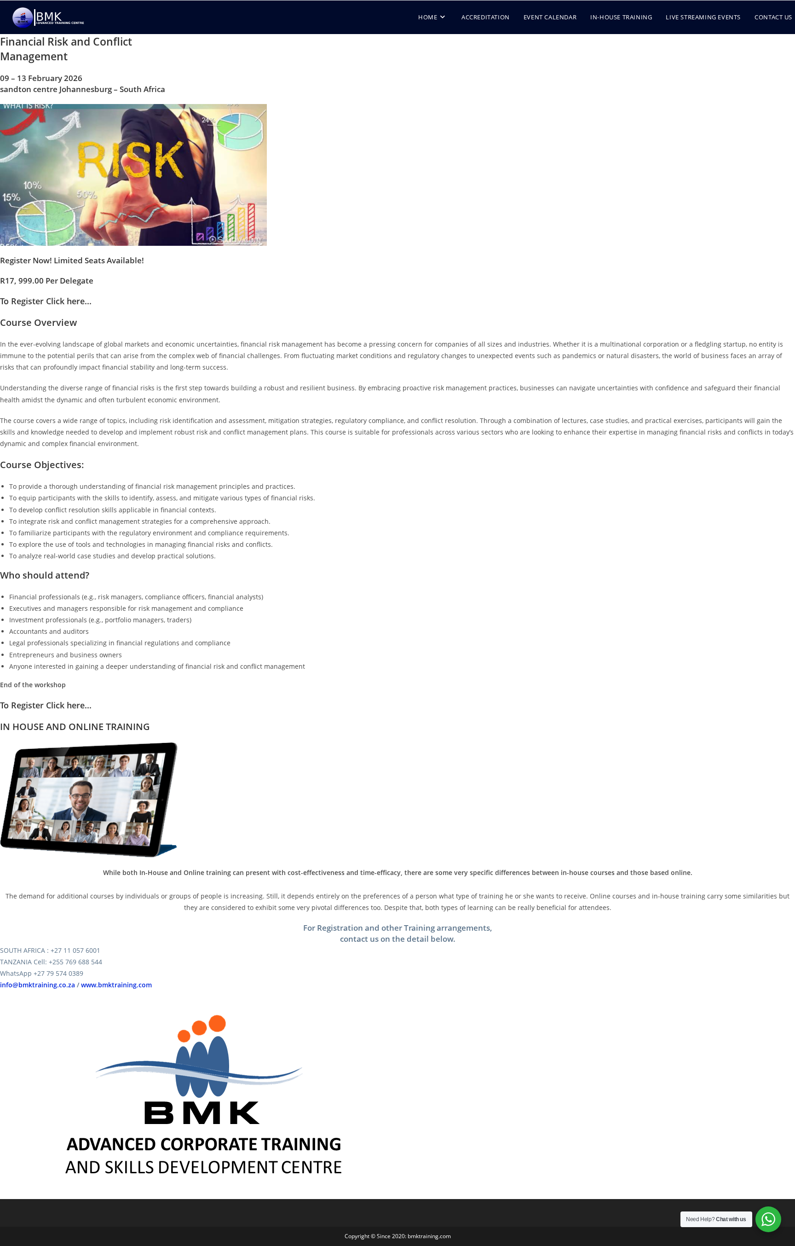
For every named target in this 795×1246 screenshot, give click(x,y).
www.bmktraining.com (116, 984)
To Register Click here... (46, 301)
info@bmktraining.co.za (37, 984)
